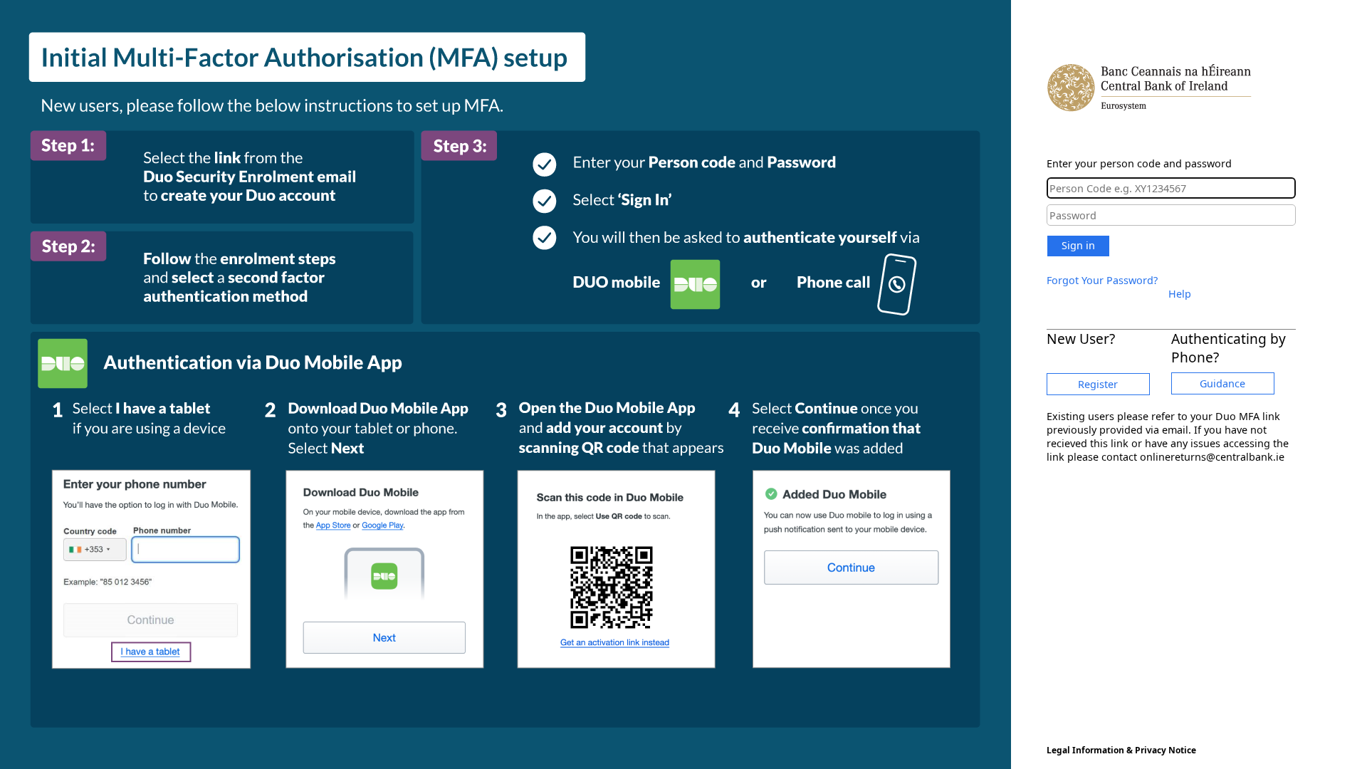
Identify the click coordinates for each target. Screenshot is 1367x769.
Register (1098, 384)
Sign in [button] (1078, 245)
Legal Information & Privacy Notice (1121, 750)
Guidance (1222, 383)
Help (1179, 293)
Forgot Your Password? (1102, 280)
